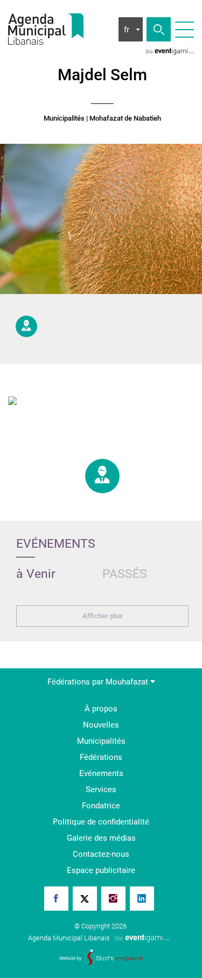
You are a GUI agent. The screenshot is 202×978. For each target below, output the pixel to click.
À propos (101, 709)
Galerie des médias (101, 838)
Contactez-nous (101, 854)
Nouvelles (101, 725)
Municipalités (64, 118)
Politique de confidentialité (101, 822)
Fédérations (101, 757)
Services (101, 789)
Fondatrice (101, 806)
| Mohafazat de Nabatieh (123, 118)
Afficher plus (102, 616)
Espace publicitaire (101, 870)
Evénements (101, 773)
